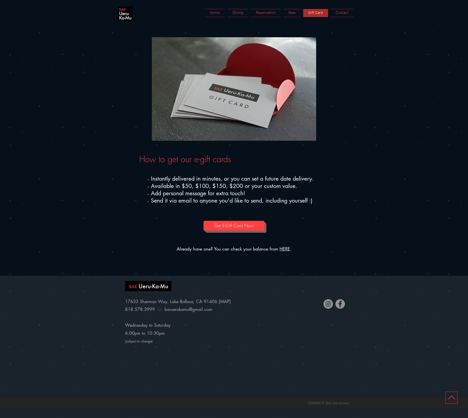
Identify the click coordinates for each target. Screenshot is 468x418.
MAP (224, 301)
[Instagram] (328, 304)
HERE (285, 249)
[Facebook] (340, 304)
